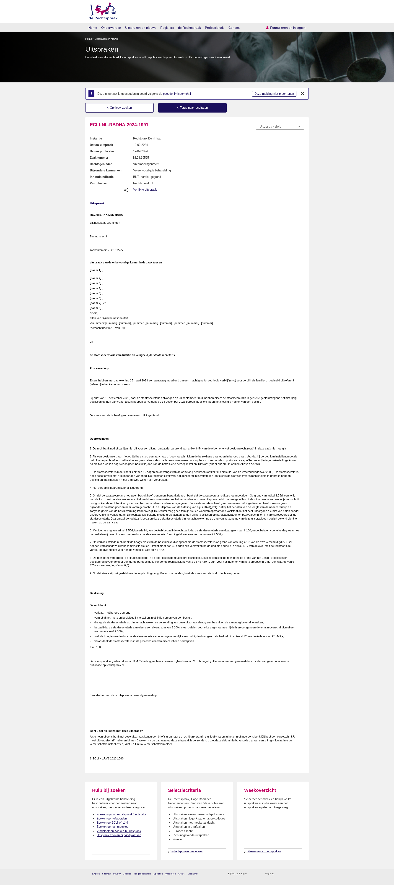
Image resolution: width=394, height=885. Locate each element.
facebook (284, 873)
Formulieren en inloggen (288, 27)
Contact (234, 27)
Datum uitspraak (101, 145)
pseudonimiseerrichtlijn (178, 93)
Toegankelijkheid (142, 873)
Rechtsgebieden (101, 164)
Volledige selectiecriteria (186, 851)
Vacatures (170, 873)
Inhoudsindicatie (102, 177)
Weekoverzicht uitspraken (264, 851)
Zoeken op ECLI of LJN (112, 822)
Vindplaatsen (99, 183)
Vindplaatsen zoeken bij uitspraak (119, 831)
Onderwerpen (111, 27)
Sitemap (106, 873)
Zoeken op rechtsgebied (112, 826)
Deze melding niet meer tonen (274, 93)
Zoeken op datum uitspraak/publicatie (121, 814)
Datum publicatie (102, 151)
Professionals (214, 27)
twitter (278, 873)
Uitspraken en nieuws (140, 27)
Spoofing (158, 873)
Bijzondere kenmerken (106, 170)
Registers (167, 27)
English (96, 873)
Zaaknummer (99, 157)
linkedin (295, 873)
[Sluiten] (302, 93)
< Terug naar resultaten (192, 107)
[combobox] (280, 126)
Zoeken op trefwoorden (112, 818)
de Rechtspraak (189, 27)
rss (251, 873)
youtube (301, 873)
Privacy (117, 873)
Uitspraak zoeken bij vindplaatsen (119, 835)
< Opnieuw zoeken (119, 107)
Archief (181, 873)
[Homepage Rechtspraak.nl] (101, 10)
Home (92, 27)
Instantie (96, 138)
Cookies (127, 873)
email (256, 873)
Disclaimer (193, 873)
